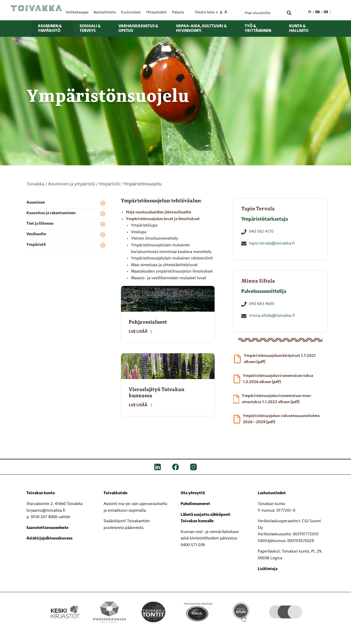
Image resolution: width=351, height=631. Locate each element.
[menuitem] (309, 12)
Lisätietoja (268, 569)
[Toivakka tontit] (153, 612)
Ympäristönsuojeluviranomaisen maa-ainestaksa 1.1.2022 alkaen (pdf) (277, 399)
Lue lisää (138, 332)
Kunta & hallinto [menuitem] (298, 28)
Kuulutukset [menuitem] (131, 12)
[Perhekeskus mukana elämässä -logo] (109, 612)
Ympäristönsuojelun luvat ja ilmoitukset (163, 219)
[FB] (175, 467)
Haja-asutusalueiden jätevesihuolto (158, 212)
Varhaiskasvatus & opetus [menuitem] (138, 28)
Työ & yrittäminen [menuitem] (258, 28)
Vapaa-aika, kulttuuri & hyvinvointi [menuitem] (201, 28)
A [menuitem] (217, 12)
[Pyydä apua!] (241, 611)
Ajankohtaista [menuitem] (105, 12)
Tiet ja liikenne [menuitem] (39, 224)
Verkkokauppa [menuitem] (77, 12)
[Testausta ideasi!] (197, 612)
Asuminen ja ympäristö (71, 184)
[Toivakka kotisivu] (36, 8)
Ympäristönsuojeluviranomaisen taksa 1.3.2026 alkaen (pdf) (278, 379)
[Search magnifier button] (289, 13)
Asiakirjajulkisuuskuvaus (49, 538)
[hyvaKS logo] (285, 607)
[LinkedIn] (157, 467)
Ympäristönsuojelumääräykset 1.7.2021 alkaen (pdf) (280, 359)
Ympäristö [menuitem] (36, 245)
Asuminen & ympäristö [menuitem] (50, 28)
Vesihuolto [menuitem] (36, 234)
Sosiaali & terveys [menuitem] (90, 28)
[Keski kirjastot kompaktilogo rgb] (65, 607)
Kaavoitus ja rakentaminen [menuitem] (51, 213)
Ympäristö (109, 184)
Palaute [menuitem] (178, 12)
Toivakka (35, 184)
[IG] (193, 467)
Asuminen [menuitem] (35, 203)
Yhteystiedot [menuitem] (156, 12)
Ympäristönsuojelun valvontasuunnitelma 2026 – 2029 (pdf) (281, 419)
